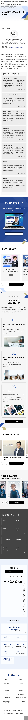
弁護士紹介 (21, 690)
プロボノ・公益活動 (21, 701)
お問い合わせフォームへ (14, 571)
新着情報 (7, 690)
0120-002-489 (13, 582)
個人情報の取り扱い (7, 697)
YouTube (20, 710)
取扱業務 (7, 5)
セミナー (21, 683)
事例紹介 (21, 679)
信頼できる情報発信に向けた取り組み (14, 705)
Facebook (15, 710)
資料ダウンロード (14, 576)
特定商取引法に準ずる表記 (21, 697)
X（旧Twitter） (7, 710)
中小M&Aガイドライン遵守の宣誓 (7, 702)
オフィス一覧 (7, 694)
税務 (15, 5)
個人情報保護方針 (21, 694)
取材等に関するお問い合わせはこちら (17, 47)
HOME (2, 5)
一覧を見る (16, 284)
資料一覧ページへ (14, 234)
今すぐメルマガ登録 (14, 421)
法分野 (11, 5)
